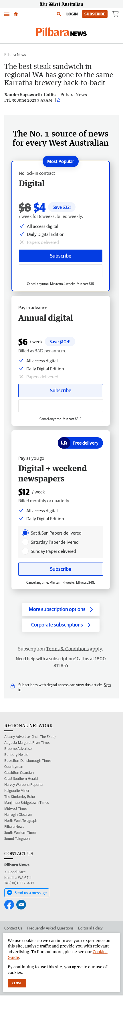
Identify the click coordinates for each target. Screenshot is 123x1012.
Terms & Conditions (67, 649)
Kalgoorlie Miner (16, 790)
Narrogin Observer (18, 814)
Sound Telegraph (17, 838)
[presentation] (25, 532)
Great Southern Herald (21, 778)
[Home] (16, 14)
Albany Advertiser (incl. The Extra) (29, 736)
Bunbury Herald (16, 754)
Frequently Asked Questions (50, 928)
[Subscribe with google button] (60, 270)
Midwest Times (15, 808)
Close (16, 983)
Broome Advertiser (18, 748)
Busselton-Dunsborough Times (27, 760)
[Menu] (6, 13)
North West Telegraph (20, 820)
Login (72, 14)
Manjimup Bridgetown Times (26, 802)
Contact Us (13, 928)
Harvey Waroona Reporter (23, 784)
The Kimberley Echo (19, 796)
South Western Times (20, 832)
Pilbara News (15, 54)
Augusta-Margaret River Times (27, 742)
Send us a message (31, 892)
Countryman (13, 766)
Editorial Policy (90, 928)
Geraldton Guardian (19, 772)
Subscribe (94, 14)
